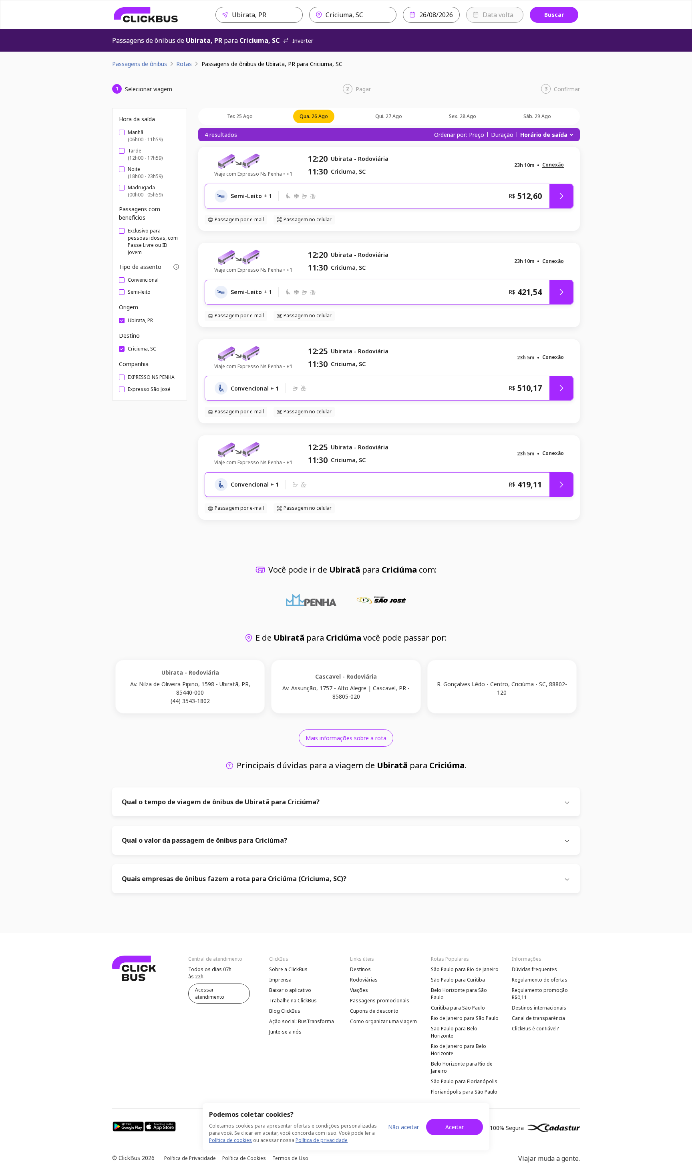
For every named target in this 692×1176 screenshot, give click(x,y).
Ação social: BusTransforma (301, 1021)
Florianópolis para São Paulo (464, 1091)
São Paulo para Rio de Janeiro (465, 969)
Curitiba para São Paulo (458, 1007)
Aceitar (454, 1127)
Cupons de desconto (374, 1011)
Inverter (302, 40)
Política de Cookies (244, 1158)
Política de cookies (230, 1140)
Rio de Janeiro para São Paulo (465, 1018)
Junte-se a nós (285, 1031)
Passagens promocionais (379, 1000)
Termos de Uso (290, 1158)
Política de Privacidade (190, 1158)
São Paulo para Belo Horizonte (454, 1032)
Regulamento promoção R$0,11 (540, 994)
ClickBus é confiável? (535, 1028)
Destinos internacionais (539, 1007)
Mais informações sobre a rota (346, 738)
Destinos (360, 969)
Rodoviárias (364, 979)
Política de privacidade (322, 1140)
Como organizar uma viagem (383, 1021)
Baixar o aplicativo (290, 990)
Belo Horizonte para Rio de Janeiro (462, 1067)
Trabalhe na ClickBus (293, 1000)
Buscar (554, 14)
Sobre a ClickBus (288, 969)
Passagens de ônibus (139, 64)
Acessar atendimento (209, 993)
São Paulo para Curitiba (458, 979)
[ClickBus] (146, 15)
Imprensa (280, 979)
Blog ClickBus (284, 1011)
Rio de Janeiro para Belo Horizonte (458, 1050)
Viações (359, 990)
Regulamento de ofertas (539, 979)
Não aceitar (403, 1127)
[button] (553, 165)
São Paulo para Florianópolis (464, 1081)
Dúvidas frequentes (534, 969)
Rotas (184, 64)
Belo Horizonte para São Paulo (459, 994)
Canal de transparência (538, 1018)
